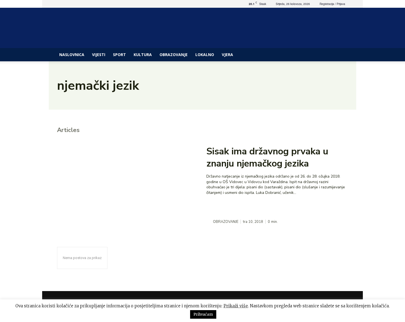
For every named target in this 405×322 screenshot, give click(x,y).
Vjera (227, 54)
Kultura (143, 54)
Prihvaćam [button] (203, 314)
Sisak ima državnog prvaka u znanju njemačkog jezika (267, 157)
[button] (343, 55)
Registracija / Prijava (332, 4)
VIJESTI (98, 54)
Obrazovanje (174, 54)
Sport (119, 54)
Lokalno (204, 54)
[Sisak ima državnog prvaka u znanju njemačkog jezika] (128, 185)
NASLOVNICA (71, 54)
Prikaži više (235, 305)
